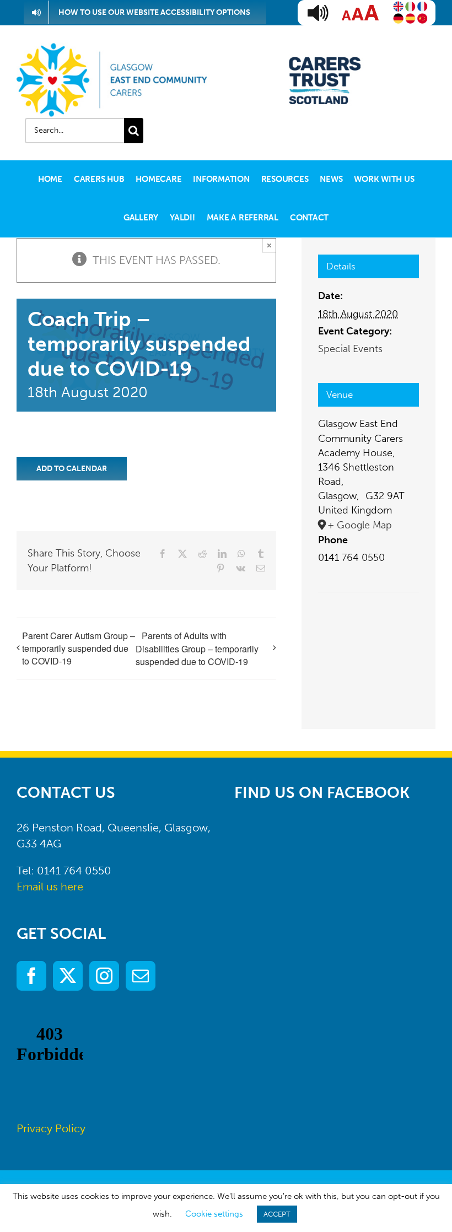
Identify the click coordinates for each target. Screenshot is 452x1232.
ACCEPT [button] (276, 1214)
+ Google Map (359, 525)
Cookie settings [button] (214, 1214)
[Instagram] (104, 976)
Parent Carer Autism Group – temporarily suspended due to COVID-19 (78, 648)
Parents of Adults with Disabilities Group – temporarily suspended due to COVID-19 (197, 648)
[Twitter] (68, 976)
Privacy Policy (51, 1128)
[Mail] (140, 976)
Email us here (50, 886)
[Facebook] (31, 976)
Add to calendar (71, 468)
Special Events (350, 349)
